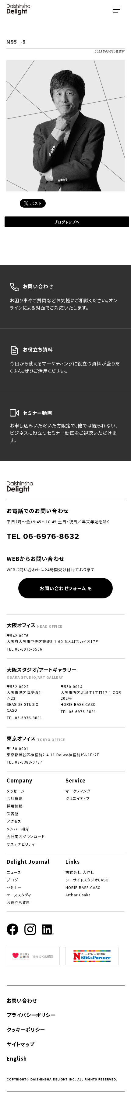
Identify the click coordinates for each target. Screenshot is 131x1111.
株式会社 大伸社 (80, 872)
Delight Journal (28, 861)
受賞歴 (13, 813)
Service (76, 780)
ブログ (12, 879)
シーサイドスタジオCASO (87, 879)
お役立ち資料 (18, 902)
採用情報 (15, 805)
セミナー (14, 887)
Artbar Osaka (78, 894)
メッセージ (16, 790)
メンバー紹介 (18, 828)
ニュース (14, 872)
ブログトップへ (67, 221)
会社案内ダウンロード (25, 836)
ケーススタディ (19, 894)
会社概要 (15, 798)
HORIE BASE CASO (83, 887)
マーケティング (78, 790)
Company (19, 780)
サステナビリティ (21, 844)
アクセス (14, 821)
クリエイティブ (78, 798)
